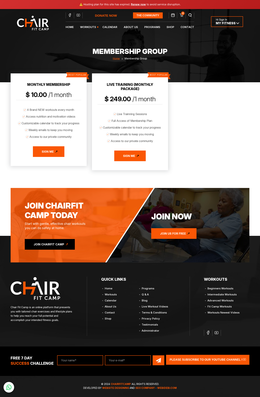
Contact (187, 27)
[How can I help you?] (9, 387)
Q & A (145, 294)
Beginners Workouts (220, 288)
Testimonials (150, 324)
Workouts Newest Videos (223, 312)
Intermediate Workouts (222, 294)
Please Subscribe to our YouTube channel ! (206, 359)
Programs (152, 27)
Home (70, 27)
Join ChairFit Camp (49, 244)
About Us (131, 27)
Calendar (109, 27)
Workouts (88, 27)
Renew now (138, 4)
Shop (170, 27)
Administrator (150, 330)
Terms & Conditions (154, 312)
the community (148, 15)
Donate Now (106, 15)
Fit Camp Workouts (219, 306)
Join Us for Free (173, 233)
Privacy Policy (151, 318)
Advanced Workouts (220, 300)
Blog (145, 300)
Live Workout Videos (155, 306)
